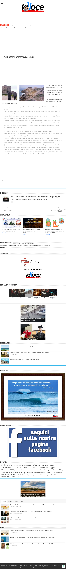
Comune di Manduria (34, 467)
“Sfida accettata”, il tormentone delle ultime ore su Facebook (24, 518)
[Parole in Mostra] (33, 396)
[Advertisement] (33, 16)
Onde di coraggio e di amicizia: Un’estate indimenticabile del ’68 (24, 359)
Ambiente (5, 465)
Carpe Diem (20, 467)
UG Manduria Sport (17, 477)
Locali (11, 27)
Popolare (4, 501)
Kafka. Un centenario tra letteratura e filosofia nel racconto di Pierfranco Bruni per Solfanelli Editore (33, 543)
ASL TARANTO (14, 465)
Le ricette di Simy (58, 470)
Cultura (3, 470)
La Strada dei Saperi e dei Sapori (43, 470)
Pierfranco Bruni (8, 474)
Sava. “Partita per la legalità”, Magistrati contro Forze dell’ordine (55, 209)
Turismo (10, 477)
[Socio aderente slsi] (33, 268)
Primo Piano (25, 60)
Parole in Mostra (49, 472)
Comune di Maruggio (46, 468)
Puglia (22, 475)
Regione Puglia (31, 475)
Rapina (25, 475)
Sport (48, 475)
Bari (26, 465)
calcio (32, 465)
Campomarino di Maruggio (46, 465)
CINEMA (25, 468)
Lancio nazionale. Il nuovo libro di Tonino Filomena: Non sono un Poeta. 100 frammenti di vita (31, 530)
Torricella (4, 477)
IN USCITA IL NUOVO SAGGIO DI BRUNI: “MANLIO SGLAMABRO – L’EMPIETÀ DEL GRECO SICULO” (32, 537)
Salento (36, 475)
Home (2, 27)
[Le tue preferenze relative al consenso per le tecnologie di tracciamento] (63, 566)
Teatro (58, 475)
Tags (22, 501)
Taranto (53, 475)
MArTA (16, 472)
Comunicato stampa (59, 467)
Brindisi (29, 465)
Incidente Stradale (31, 470)
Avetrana (21, 465)
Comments (16, 501)
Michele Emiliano (39, 472)
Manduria (10, 472)
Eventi (11, 470)
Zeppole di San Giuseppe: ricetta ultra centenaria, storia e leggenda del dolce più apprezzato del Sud (33, 504)
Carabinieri (6, 467)
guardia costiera (19, 470)
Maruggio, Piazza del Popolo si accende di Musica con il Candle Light (31, 231)
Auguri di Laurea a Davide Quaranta (29, 339)
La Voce (7, 27)
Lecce (51, 470)
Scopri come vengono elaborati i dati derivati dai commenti (36, 245)
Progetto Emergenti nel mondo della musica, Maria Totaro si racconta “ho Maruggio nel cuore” (32, 511)
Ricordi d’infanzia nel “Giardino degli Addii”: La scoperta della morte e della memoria (29, 352)
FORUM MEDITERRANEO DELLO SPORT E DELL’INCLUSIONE (11, 230)
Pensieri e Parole (59, 472)
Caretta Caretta (14, 467)
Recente (10, 501)
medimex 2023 (32, 472)
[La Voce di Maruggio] (33, 6)
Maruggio (24, 472)
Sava (40, 475)
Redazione (5, 60)
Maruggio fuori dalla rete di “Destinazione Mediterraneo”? (22, 25)
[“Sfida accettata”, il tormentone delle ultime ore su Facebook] (5, 520)
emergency (7, 470)
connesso (20, 243)
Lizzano (3, 472)
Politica (18, 475)
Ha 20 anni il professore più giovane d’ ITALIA (10, 209)
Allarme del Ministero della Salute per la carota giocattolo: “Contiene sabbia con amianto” (54, 231)
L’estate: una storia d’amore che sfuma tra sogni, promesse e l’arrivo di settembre (28, 346)
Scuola (45, 475)
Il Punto (26, 470)
